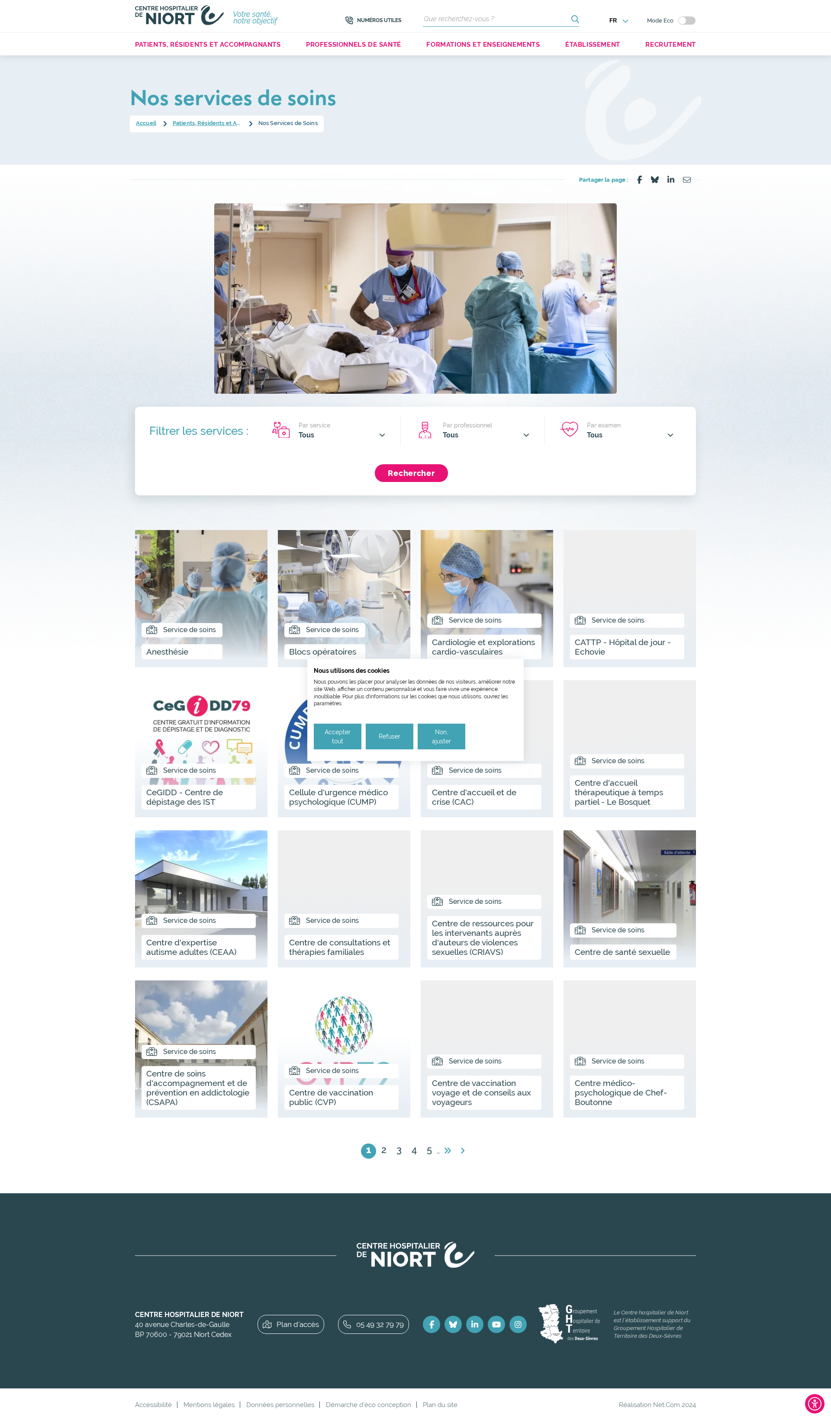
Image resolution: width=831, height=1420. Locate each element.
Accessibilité (153, 1404)
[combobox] (342, 434)
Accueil (146, 123)
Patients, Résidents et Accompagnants (207, 123)
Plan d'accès (298, 1324)
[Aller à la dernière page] (462, 1151)
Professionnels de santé (353, 44)
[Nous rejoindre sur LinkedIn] (474, 1324)
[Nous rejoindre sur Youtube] (496, 1324)
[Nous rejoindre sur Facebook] (431, 1324)
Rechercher (411, 473)
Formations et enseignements (483, 44)
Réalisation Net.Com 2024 (657, 1404)
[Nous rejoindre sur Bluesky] (453, 1324)
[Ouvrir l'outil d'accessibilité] (815, 1404)
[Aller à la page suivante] (447, 1151)
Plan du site (440, 1404)
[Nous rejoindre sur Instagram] (518, 1324)
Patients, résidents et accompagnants (208, 44)
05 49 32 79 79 (380, 1324)
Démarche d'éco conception (368, 1404)
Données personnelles (280, 1404)
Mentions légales (209, 1404)
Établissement (592, 44)
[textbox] (342, 434)
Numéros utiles (379, 20)
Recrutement (670, 44)
